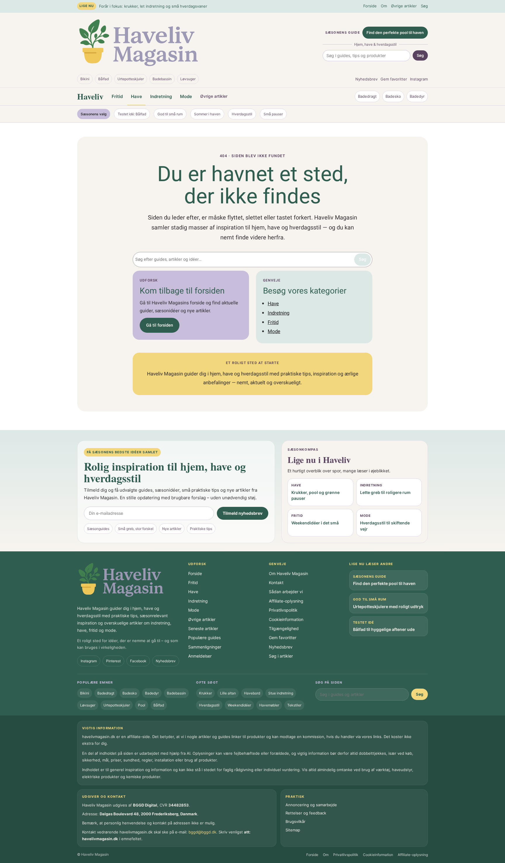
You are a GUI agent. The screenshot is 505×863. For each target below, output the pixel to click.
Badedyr (417, 96)
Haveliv (90, 96)
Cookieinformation (286, 619)
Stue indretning (280, 693)
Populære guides (204, 637)
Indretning (161, 96)
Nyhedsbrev (366, 79)
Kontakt (276, 582)
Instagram (419, 79)
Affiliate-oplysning (286, 600)
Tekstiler (294, 705)
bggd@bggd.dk (202, 832)
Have (136, 96)
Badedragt (367, 96)
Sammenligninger (204, 646)
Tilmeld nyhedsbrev (242, 513)
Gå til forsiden (159, 325)
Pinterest (113, 661)
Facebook (138, 661)
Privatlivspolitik (283, 610)
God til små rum (170, 114)
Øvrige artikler (404, 6)
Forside (370, 6)
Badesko (393, 96)
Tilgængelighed (284, 628)
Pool (141, 705)
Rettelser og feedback (306, 813)
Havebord (252, 693)
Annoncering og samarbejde (311, 804)
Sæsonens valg (94, 114)
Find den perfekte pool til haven (395, 32)
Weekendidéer (239, 705)
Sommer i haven (207, 114)
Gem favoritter (394, 79)
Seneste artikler (203, 628)
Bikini (84, 79)
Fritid (117, 96)
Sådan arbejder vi (286, 591)
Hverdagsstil (242, 114)
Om (384, 6)
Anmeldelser (200, 655)
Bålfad (103, 79)
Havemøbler (269, 705)
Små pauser (273, 114)
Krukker (205, 693)
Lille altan (228, 693)
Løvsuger (188, 79)
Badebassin (162, 79)
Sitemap (293, 830)
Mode (186, 96)
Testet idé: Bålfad (132, 114)
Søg (424, 6)
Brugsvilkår (295, 821)
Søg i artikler (281, 655)
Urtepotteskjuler (130, 79)
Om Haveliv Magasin (288, 573)
